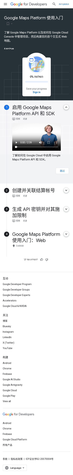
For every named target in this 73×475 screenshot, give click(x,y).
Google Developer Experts (16, 295)
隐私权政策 (17, 459)
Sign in (36, 92)
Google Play (9, 395)
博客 (5, 321)
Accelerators (9, 300)
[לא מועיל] (46, 259)
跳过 (62, 170)
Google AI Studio (11, 379)
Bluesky (7, 326)
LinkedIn (7, 337)
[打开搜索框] (54, 4)
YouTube (7, 348)
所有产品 (7, 445)
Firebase (7, 374)
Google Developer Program (17, 284)
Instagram (8, 331)
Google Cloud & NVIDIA (15, 306)
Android (7, 363)
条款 (5, 459)
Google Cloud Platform (15, 439)
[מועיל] (41, 259)
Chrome (7, 368)
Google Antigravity (12, 385)
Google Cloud (10, 390)
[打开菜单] (5, 4)
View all (7, 401)
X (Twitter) (8, 342)
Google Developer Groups (16, 289)
